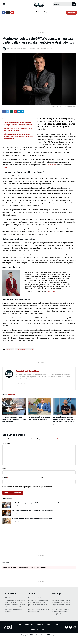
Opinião (48, 625)
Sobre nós (10, 593)
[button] (13, 4)
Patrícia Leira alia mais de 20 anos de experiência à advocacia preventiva (33, 510)
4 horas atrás (7, 424)
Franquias (29, 625)
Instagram (51, 292)
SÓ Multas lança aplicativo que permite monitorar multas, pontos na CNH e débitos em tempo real (18, 136)
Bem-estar (33, 413)
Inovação (58, 413)
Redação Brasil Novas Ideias (17, 48)
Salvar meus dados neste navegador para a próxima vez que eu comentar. (28, 487)
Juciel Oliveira (52, 165)
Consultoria (8, 413)
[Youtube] (12, 12)
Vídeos (32, 593)
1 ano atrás (32, 48)
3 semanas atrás (33, 422)
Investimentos (20, 349)
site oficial (30, 345)
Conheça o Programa (43, 12)
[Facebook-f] (4, 12)
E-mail (5, 478)
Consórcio (10, 349)
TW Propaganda (52, 635)
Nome (5, 468)
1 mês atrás (57, 424)
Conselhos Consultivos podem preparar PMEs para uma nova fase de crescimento (13, 419)
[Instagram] (8, 12)
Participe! (57, 593)
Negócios (30, 349)
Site (42, 477)
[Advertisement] (39, 24)
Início (31, 12)
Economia (39, 625)
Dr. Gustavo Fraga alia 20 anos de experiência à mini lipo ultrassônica (32, 518)
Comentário (6, 443)
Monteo (5, 167)
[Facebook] (66, 627)
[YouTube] (74, 627)
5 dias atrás (15, 513)
